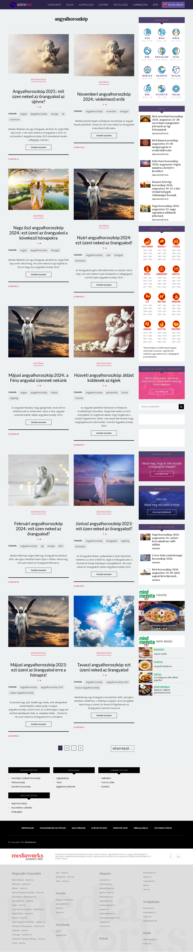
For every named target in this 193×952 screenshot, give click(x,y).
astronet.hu (105, 880)
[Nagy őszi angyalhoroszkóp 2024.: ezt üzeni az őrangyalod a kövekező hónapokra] (38, 189)
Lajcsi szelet (160, 653)
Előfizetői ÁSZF (99, 828)
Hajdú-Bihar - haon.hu (22, 913)
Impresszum (27, 828)
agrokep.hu (61, 935)
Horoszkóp (54, 4)
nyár (108, 255)
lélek (61, 546)
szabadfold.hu (62, 904)
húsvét (125, 392)
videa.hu (147, 916)
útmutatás (80, 260)
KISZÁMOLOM (161, 392)
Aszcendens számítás (21, 807)
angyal (23, 113)
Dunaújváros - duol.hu (22, 901)
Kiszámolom (161, 474)
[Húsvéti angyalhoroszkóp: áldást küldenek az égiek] (104, 331)
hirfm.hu (147, 943)
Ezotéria (103, 4)
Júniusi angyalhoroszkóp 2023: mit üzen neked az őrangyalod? (104, 526)
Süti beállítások (163, 828)
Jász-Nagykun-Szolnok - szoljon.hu (29, 922)
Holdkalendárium (161, 512)
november (111, 111)
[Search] (181, 406)
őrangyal (124, 111)
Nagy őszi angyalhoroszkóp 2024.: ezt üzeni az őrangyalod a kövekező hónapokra (38, 232)
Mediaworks (30, 842)
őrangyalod (111, 540)
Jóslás (70, 4)
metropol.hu (149, 881)
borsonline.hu (149, 872)
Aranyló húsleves (163, 666)
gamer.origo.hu (107, 892)
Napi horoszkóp (19, 803)
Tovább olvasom (38, 147)
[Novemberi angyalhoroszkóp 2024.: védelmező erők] (104, 55)
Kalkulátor (106, 778)
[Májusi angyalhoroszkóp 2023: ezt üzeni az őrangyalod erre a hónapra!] (38, 621)
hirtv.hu (59, 908)
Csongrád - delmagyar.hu (24, 896)
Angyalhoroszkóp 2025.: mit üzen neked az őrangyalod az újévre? (38, 96)
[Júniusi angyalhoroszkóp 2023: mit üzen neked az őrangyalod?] (104, 480)
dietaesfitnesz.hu (108, 913)
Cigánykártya (62, 778)
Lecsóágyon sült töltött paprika (166, 679)
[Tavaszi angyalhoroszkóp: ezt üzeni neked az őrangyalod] (104, 621)
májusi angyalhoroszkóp (22, 692)
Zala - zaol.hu (62, 881)
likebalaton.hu (106, 896)
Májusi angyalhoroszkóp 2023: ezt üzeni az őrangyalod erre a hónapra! (38, 669)
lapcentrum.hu (150, 921)
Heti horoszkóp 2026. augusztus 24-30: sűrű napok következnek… (166, 573)
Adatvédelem (78, 828)
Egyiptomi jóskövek (65, 786)
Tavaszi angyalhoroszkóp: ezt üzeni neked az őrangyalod (104, 667)
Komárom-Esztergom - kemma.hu (28, 926)
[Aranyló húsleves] (146, 665)
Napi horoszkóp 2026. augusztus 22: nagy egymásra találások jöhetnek (165, 211)
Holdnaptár (16, 811)
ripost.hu (147, 877)
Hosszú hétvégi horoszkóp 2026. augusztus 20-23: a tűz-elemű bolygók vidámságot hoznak (166, 188)
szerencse (15, 119)
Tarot (59, 782)
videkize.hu (105, 922)
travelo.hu (104, 909)
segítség (14, 398)
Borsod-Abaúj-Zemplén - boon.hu (28, 892)
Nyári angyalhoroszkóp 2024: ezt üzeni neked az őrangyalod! (104, 240)
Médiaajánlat (141, 828)
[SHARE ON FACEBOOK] (38, 107)
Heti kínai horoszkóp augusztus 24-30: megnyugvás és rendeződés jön (165, 145)
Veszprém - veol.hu (65, 877)
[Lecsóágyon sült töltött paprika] (146, 677)
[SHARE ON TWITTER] (40, 107)
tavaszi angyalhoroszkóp (87, 687)
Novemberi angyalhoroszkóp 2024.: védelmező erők (104, 96)
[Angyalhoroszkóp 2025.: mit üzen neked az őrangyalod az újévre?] (38, 54)
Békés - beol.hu (19, 888)
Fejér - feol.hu (18, 905)
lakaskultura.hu (107, 888)
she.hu (146, 889)
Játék (155, 4)
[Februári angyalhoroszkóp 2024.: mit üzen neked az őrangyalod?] (38, 480)
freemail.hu (148, 908)
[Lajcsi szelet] (146, 652)
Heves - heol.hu (19, 918)
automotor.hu (106, 884)
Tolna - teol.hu (19, 943)
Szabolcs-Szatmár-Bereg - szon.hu (28, 939)
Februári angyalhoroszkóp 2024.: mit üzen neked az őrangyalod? (38, 528)
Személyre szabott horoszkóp (25, 778)
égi (42, 546)
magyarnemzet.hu (64, 899)
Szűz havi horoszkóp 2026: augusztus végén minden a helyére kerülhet (166, 166)
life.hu (146, 885)
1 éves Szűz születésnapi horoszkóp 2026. (167, 557)
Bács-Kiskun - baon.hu (23, 880)
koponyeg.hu (149, 912)
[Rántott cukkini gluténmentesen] (146, 690)
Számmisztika (140, 4)
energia (54, 113)
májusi (54, 392)
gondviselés (112, 392)
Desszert (159, 649)
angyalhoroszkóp (38, 113)
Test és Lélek (121, 4)
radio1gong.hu (150, 939)
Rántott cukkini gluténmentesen (162, 691)
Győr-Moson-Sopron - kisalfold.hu (28, 909)
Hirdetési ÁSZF (120, 828)
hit (63, 113)
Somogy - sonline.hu (22, 934)
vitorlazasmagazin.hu (110, 918)
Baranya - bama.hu (21, 884)
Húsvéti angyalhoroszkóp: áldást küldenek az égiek (104, 378)
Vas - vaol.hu (62, 872)
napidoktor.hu (106, 901)
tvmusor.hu (105, 926)
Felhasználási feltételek (53, 828)
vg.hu (58, 931)
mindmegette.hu (107, 905)
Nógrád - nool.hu (20, 930)
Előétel (158, 662)
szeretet (79, 398)
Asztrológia (86, 4)
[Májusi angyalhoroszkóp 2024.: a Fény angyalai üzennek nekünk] (38, 331)
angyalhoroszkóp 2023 (52, 687)
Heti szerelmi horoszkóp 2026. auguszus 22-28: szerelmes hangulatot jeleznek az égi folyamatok (167, 123)
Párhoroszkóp (18, 782)
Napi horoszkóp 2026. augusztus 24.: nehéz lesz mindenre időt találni (165, 539)
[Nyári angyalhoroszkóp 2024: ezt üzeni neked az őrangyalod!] (104, 194)
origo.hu (60, 912)
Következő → (123, 748)
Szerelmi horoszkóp (21, 786)
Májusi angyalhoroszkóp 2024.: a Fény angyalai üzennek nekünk (38, 378)
